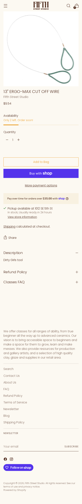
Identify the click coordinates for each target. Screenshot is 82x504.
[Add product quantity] (18, 140)
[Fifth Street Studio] (41, 6)
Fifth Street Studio (15, 97)
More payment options (41, 185)
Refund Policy (12, 396)
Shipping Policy (13, 422)
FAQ (6, 389)
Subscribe (71, 446)
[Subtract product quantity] (7, 140)
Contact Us (11, 376)
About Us (9, 382)
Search (8, 369)
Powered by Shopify (14, 490)
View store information (22, 217)
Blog (6, 416)
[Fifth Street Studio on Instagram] (12, 459)
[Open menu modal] (5, 6)
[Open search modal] (68, 6)
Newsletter (11, 409)
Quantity (9, 132)
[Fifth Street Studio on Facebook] (5, 459)
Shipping (9, 227)
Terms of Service (15, 402)
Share (12, 238)
